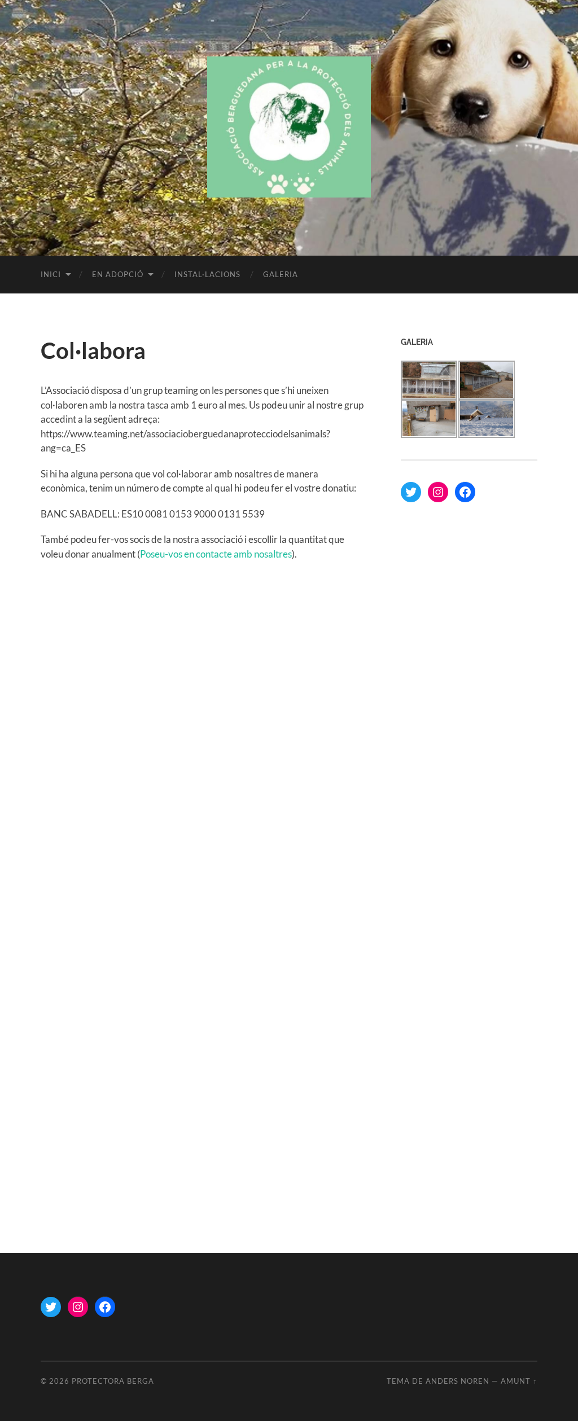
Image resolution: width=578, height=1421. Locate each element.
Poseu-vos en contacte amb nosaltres (216, 554)
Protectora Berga (113, 1380)
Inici (51, 274)
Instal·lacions (207, 274)
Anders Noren (457, 1380)
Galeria (280, 274)
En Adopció (117, 274)
